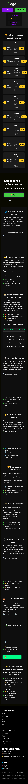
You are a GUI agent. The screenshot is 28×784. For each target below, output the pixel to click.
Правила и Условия (6, 735)
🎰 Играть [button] (14, 195)
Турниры (4, 721)
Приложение (5, 716)
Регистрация (20, 10)
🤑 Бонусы (14, 19)
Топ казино (4, 715)
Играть (21, 48)
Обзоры (4, 719)
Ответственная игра (7, 741)
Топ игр (3, 718)
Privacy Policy (5, 738)
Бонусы (3, 723)
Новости (4, 713)
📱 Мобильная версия (14, 23)
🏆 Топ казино (14, 15)
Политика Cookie (6, 740)
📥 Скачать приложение (12, 657)
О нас (3, 736)
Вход (7, 10)
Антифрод (4, 743)
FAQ (3, 724)
